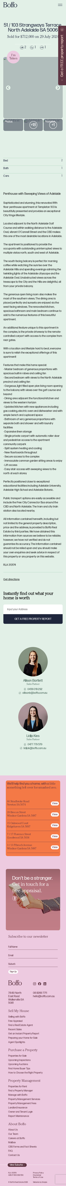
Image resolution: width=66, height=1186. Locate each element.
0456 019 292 (34, 689)
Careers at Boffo (16, 1138)
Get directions (11, 579)
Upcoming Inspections (19, 1060)
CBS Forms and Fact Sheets (22, 1146)
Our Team (13, 1134)
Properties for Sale (17, 1055)
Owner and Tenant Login (20, 1111)
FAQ (10, 1151)
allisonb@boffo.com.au (34, 692)
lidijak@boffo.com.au (35, 748)
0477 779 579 (35, 744)
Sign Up (13, 971)
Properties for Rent (17, 1086)
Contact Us (14, 1155)
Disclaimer (37, 1175)
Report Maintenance (18, 1116)
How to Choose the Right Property (25, 1072)
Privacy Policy (38, 1173)
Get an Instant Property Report (23, 1033)
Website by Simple (40, 1182)
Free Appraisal (15, 1021)
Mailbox (12, 1142)
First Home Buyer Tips (19, 1068)
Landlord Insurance (17, 1107)
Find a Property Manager (20, 1090)
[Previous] (8, 87)
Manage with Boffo (17, 1095)
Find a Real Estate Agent (20, 1025)
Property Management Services (24, 1099)
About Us (13, 1129)
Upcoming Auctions (18, 1064)
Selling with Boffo (16, 1016)
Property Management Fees (22, 1103)
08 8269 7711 (40, 993)
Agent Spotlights (16, 1042)
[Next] (58, 87)
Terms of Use (38, 1177)
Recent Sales (15, 1029)
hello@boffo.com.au (44, 996)
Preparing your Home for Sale (22, 1038)
